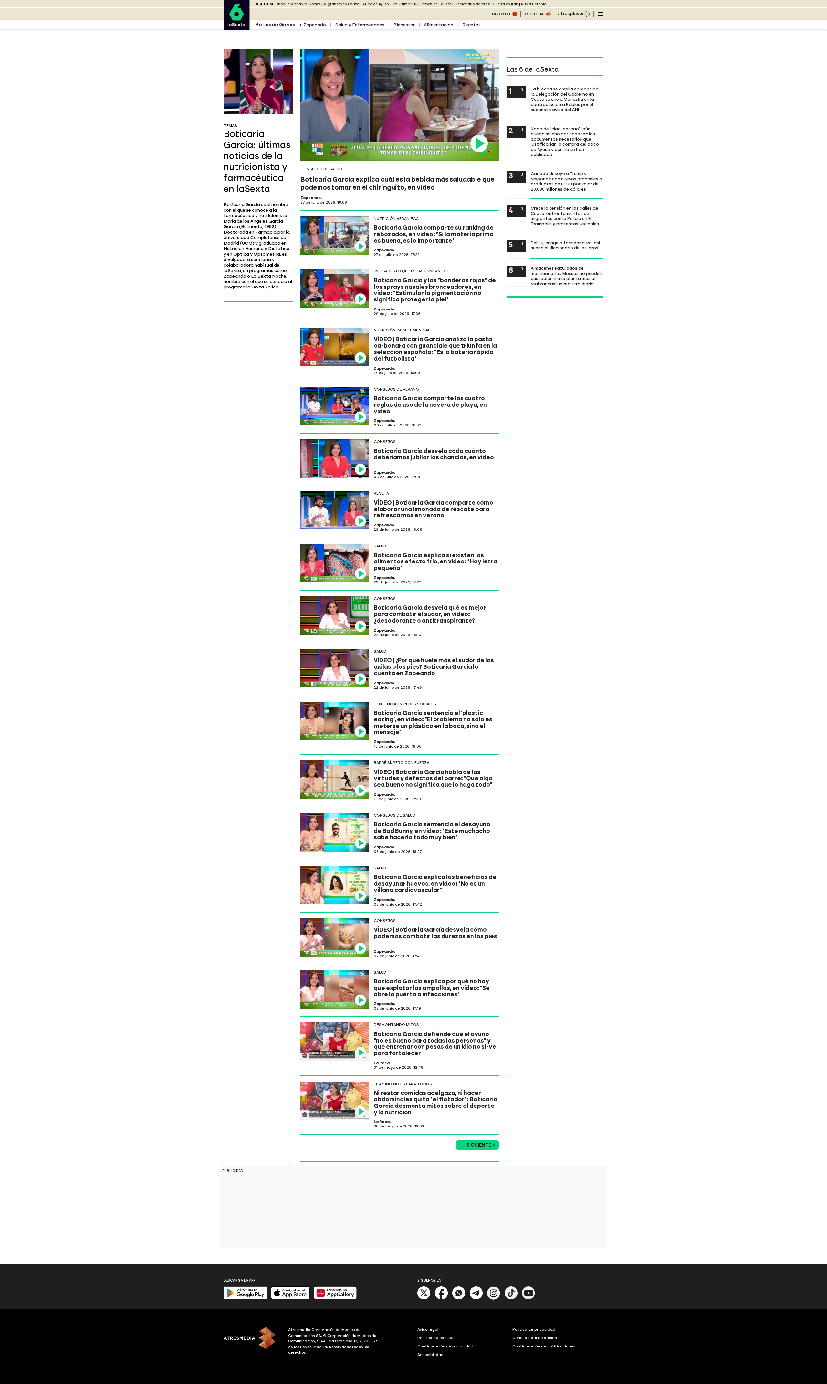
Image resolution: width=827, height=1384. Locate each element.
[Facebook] (441, 1298)
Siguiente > (480, 1145)
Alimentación (438, 24)
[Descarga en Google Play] (245, 1298)
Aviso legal (427, 1329)
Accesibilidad (430, 1354)
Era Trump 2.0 (404, 4)
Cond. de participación (534, 1338)
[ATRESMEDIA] (252, 1342)
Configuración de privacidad (445, 1346)
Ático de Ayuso (375, 4)
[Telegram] (476, 1298)
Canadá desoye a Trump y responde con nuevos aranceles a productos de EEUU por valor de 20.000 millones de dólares (566, 181)
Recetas (471, 24)
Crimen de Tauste (435, 4)
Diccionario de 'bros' (472, 4)
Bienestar (404, 24)
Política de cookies (436, 1338)
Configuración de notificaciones (544, 1346)
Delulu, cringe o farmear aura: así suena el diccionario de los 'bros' (565, 245)
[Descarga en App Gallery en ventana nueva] (335, 1298)
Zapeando (314, 24)
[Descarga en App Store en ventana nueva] (290, 1298)
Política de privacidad (533, 1329)
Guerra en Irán (505, 4)
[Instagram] (493, 1298)
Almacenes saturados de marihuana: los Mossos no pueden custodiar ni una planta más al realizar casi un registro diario (566, 276)
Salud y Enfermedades (359, 24)
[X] (424, 1298)
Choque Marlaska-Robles (297, 4)
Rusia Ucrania (534, 4)
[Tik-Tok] (511, 1298)
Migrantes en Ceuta (341, 4)
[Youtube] (528, 1298)
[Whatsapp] (459, 1298)
